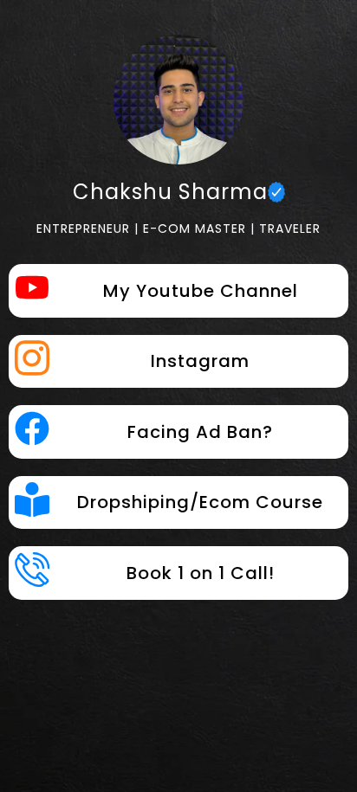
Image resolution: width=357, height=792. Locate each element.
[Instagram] (32, 358)
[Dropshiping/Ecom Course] (32, 502)
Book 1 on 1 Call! (201, 573)
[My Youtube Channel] (32, 290)
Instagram (200, 361)
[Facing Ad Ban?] (32, 431)
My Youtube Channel (200, 291)
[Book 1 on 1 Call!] (32, 569)
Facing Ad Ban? (200, 432)
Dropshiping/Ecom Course (200, 502)
